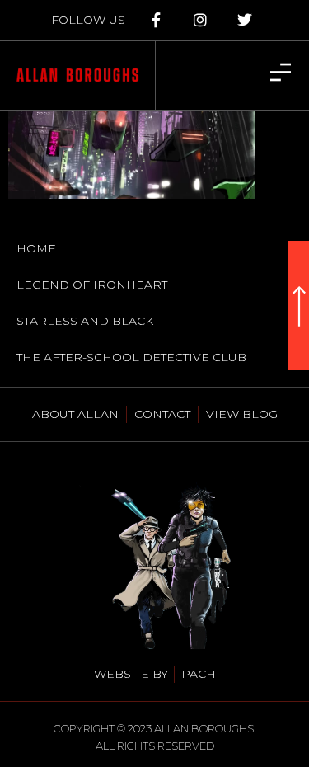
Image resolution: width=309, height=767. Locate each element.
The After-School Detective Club (131, 357)
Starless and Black (84, 320)
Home (36, 248)
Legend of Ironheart (91, 284)
